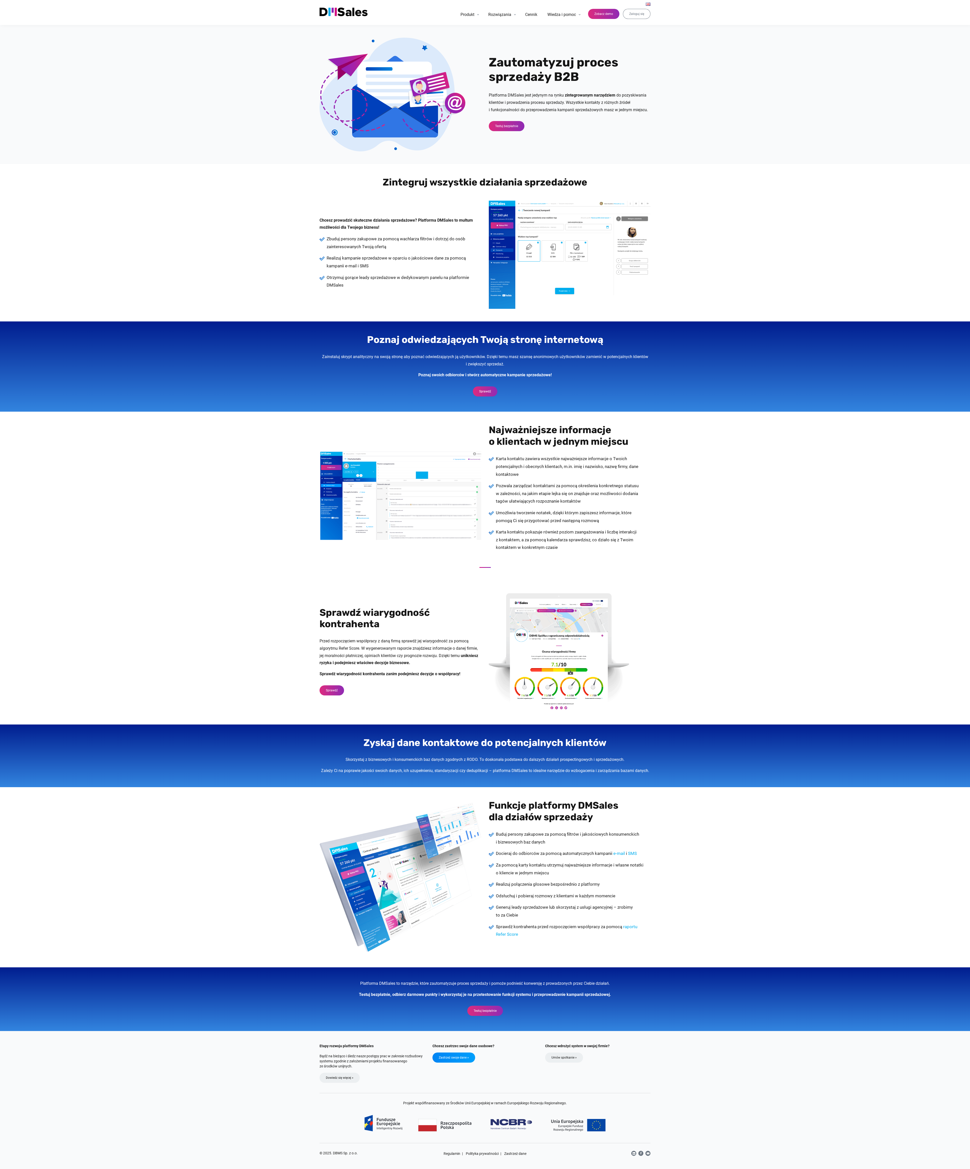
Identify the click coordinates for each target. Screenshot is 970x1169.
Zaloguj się (636, 14)
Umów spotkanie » (564, 1057)
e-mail (619, 853)
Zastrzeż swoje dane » (454, 1057)
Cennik (531, 14)
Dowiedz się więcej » (339, 1078)
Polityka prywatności (482, 1154)
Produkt (467, 14)
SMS (632, 853)
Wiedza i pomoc (561, 14)
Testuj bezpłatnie (506, 126)
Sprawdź (485, 391)
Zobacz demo (603, 14)
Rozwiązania (499, 14)
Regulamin (452, 1154)
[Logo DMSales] (344, 12)
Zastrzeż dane (515, 1154)
